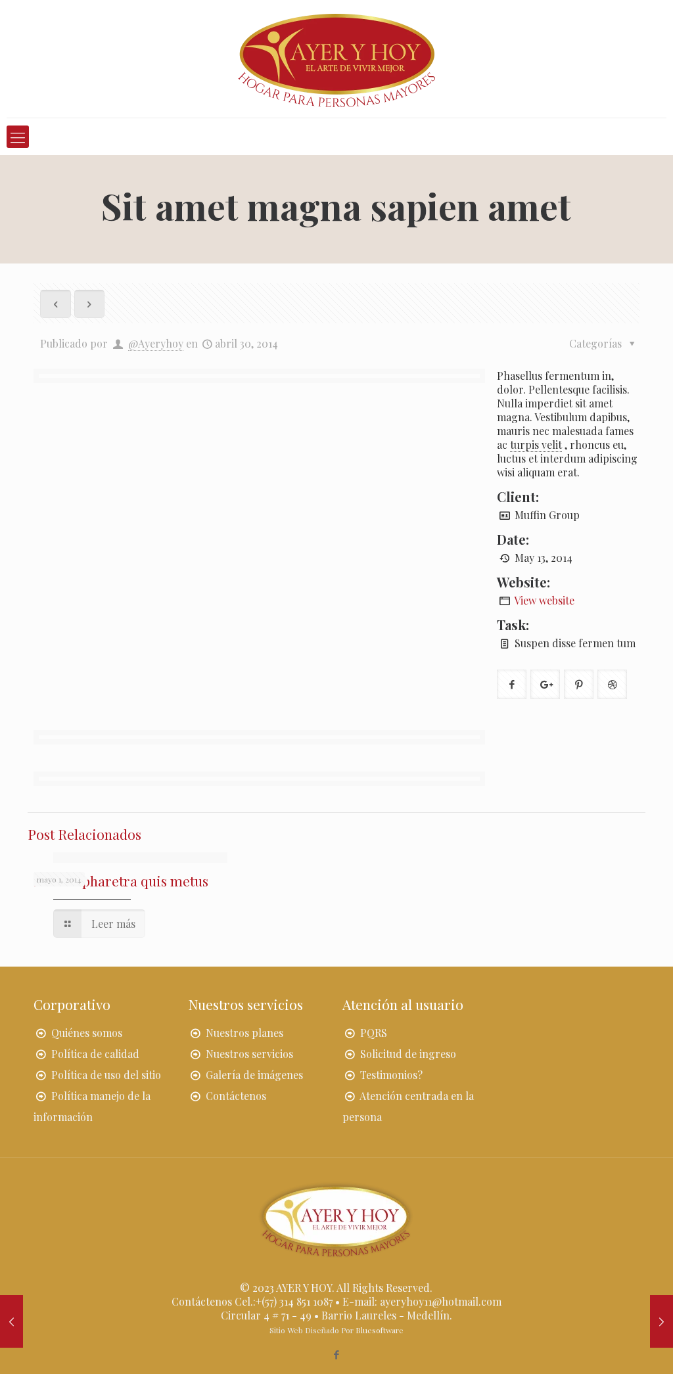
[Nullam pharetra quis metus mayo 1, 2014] (11, 1321)
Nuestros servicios (249, 1054)
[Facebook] (336, 1354)
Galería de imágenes (254, 1075)
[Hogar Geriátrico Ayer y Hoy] (336, 59)
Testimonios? (391, 1075)
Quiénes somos (86, 1033)
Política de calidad (95, 1054)
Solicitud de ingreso (408, 1054)
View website (544, 600)
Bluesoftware (380, 1330)
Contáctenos (236, 1096)
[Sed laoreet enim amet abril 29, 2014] (661, 1321)
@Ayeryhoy (155, 343)
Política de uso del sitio (106, 1075)
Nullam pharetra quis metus (121, 880)
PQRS (373, 1033)
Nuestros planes (244, 1033)
